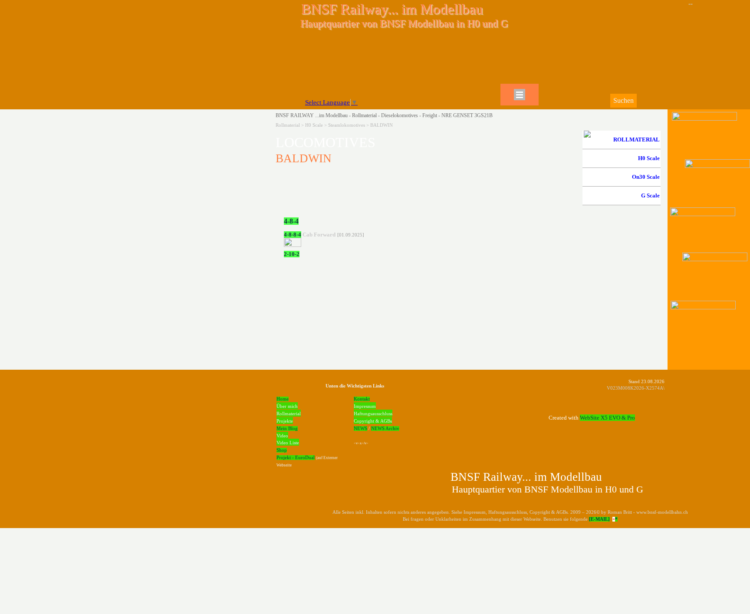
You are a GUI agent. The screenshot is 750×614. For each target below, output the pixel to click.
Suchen (623, 100)
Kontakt (362, 399)
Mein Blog (287, 428)
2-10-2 (291, 254)
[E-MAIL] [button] (599, 519)
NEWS (360, 428)
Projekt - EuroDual (295, 457)
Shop (281, 450)
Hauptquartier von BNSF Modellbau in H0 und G (404, 23)
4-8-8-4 (292, 234)
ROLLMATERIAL (636, 139)
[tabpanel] (427, 147)
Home (282, 399)
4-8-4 (291, 221)
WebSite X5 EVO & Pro (607, 417)
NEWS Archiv (385, 428)
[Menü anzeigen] (519, 94)
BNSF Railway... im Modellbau (392, 9)
